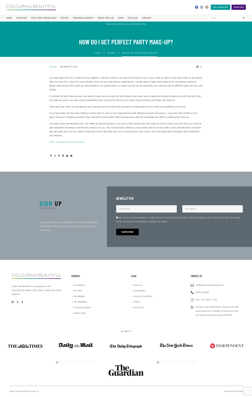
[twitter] (17, 302)
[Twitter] (201, 7)
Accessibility (139, 290)
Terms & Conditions (143, 296)
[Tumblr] (63, 156)
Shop (121, 18)
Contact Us (139, 307)
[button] (243, 18)
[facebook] (22, 302)
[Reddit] (71, 156)
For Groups (79, 296)
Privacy (137, 301)
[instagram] (13, 302)
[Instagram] (206, 7)
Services (21, 18)
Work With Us (106, 18)
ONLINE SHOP (239, 7)
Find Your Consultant (43, 18)
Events (65, 18)
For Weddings (80, 301)
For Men (78, 290)
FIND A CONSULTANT (220, 7)
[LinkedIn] (67, 156)
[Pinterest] (59, 156)
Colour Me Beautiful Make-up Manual (67, 142)
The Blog (133, 18)
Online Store (80, 313)
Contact (146, 18)
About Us (138, 285)
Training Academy (83, 18)
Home (9, 18)
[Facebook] (196, 7)
